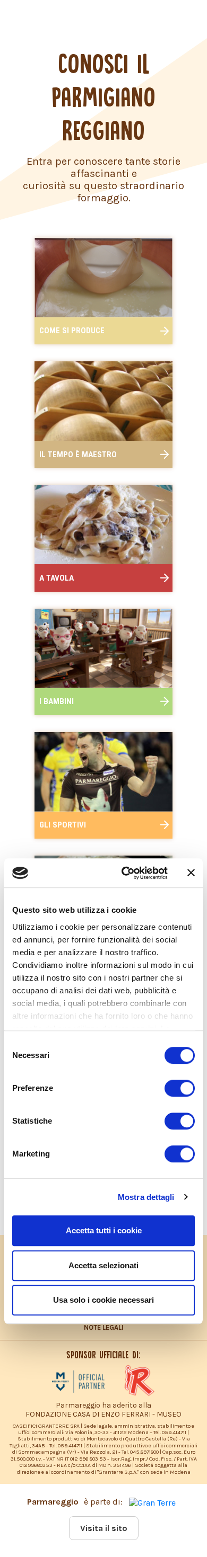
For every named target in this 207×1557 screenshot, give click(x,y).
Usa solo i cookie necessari (103, 1299)
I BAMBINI (56, 701)
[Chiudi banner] (191, 873)
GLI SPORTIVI (62, 825)
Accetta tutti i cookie (104, 1230)
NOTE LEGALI (104, 1327)
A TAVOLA (56, 578)
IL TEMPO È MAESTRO (78, 454)
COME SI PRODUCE (72, 330)
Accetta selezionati (103, 1265)
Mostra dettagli (146, 1197)
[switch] (180, 1088)
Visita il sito (103, 1528)
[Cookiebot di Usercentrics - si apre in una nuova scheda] (125, 873)
